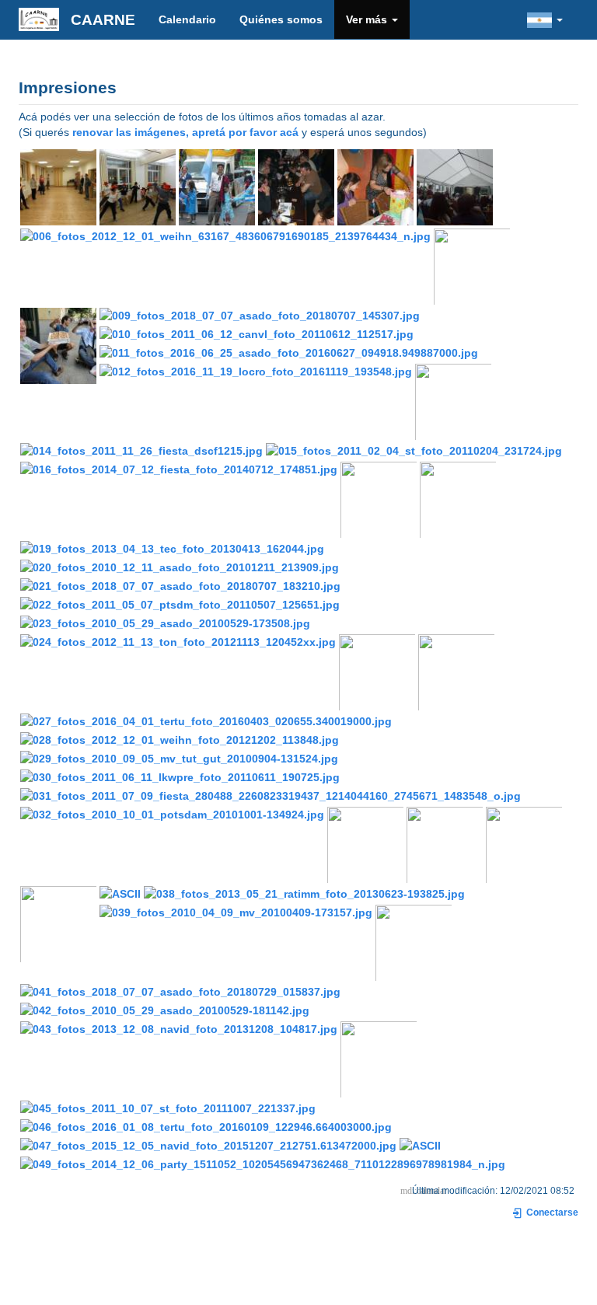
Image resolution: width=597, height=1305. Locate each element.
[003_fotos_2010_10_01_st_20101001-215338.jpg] (296, 186)
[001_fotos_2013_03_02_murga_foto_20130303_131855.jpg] (137, 186)
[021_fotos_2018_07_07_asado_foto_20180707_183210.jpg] (180, 585)
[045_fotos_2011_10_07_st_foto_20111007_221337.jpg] (168, 1107)
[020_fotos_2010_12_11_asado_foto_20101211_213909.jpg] (179, 566)
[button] (544, 19)
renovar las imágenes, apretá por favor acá (185, 132)
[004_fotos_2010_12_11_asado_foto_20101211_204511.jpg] (375, 186)
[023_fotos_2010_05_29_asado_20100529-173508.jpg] (165, 622)
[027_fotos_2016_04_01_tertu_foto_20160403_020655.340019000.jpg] (206, 720)
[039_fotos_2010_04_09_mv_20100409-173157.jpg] (236, 911)
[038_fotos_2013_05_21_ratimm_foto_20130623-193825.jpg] (304, 893)
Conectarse (551, 1212)
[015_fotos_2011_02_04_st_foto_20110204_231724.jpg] (414, 450)
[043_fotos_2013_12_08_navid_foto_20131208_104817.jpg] (179, 1028)
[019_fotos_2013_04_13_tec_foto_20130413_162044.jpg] (172, 548)
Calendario (187, 19)
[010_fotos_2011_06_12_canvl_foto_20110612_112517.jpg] (256, 333)
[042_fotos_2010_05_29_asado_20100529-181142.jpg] (165, 1009)
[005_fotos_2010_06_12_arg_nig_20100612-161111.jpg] (454, 186)
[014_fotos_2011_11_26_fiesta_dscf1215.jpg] (141, 450)
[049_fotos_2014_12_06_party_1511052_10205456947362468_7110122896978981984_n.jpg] (263, 1163)
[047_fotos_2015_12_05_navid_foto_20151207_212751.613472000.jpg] (208, 1145)
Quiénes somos (281, 19)
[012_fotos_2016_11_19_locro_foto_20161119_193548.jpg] (256, 371)
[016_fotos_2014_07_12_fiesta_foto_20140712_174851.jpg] (179, 468)
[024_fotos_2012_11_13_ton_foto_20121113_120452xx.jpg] (178, 641)
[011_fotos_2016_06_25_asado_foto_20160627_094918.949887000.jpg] (289, 352)
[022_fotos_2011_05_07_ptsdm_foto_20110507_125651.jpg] (180, 604)
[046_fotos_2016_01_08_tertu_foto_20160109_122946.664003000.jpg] (206, 1126)
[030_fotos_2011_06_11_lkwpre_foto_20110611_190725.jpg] (180, 776)
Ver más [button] (368, 19)
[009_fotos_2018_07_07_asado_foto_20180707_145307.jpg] (259, 315)
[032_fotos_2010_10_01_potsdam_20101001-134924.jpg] (172, 814)
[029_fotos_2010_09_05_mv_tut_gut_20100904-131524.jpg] (179, 758)
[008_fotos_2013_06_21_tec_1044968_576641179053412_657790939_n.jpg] (58, 345)
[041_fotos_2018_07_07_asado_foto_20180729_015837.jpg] (180, 991)
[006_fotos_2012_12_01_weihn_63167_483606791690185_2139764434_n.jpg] (225, 235)
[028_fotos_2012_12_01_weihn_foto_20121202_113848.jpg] (179, 739)
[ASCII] (120, 893)
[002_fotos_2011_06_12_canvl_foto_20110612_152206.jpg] (217, 186)
